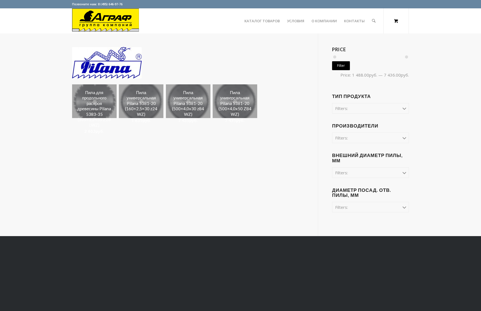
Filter (341, 65)
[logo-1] (105, 20)
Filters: (341, 108)
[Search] (373, 20)
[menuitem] (262, 20)
